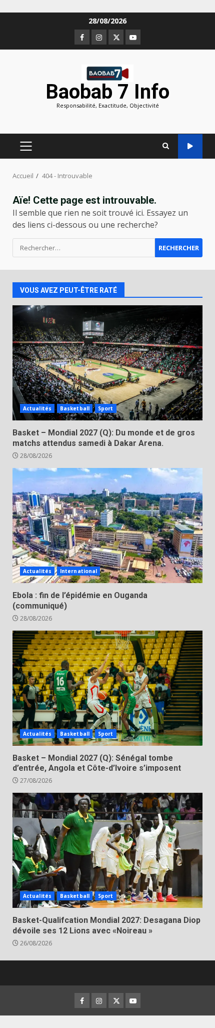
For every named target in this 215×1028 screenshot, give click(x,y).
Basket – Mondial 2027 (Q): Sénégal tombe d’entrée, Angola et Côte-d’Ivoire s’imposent (107, 688)
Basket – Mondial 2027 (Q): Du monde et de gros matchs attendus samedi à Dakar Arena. (107, 362)
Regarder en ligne (190, 146)
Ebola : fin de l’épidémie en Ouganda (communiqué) (107, 525)
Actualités (37, 408)
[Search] (165, 146)
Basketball (75, 408)
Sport (106, 408)
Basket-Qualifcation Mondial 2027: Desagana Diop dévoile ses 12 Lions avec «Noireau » (107, 850)
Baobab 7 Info (108, 92)
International (78, 571)
